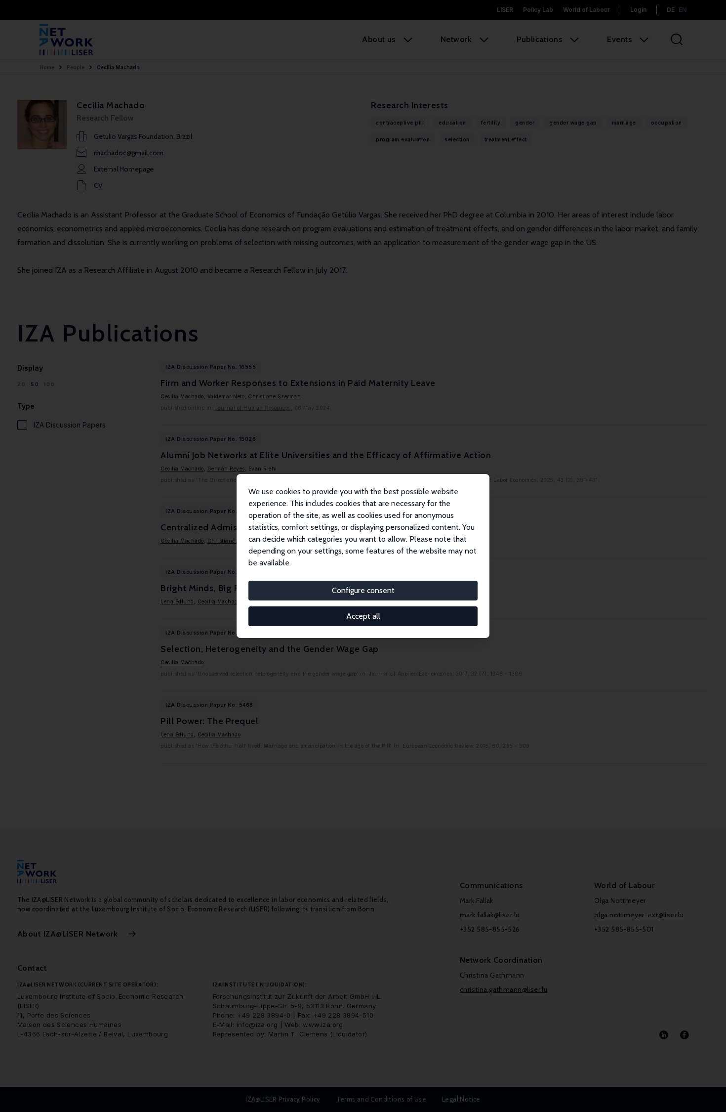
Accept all (363, 616)
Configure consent (363, 590)
